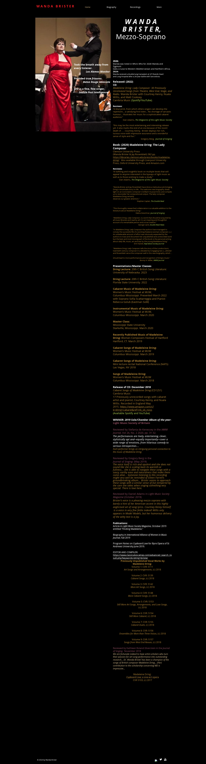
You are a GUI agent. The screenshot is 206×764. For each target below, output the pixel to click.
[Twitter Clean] (160, 759)
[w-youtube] (165, 759)
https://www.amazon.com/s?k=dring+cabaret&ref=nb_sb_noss (133, 408)
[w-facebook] (156, 761)
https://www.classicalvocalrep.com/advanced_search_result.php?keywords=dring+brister (142, 557)
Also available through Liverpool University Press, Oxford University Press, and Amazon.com (139, 162)
